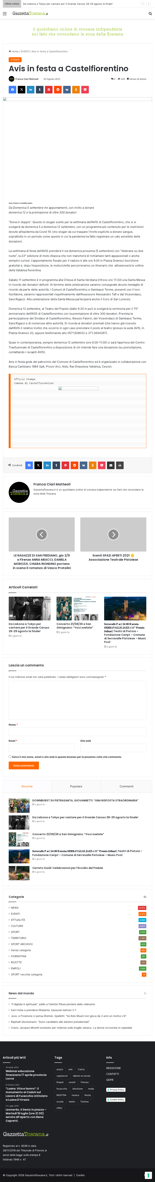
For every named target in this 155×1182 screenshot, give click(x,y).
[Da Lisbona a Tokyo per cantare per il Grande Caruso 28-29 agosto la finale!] (30, 609)
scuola (60, 1101)
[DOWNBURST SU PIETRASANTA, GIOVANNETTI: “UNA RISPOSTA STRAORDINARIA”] (19, 806)
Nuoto (87, 1095)
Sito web (85, 740)
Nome (13, 724)
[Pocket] (85, 89)
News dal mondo (21, 993)
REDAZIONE (113, 1068)
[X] (21, 89)
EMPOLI (16, 968)
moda (91, 1088)
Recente (27, 786)
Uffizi (59, 1108)
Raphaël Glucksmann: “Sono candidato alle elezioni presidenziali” (50, 1021)
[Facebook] (12, 89)
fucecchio (62, 1088)
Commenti (126, 786)
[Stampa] (120, 465)
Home (15, 51)
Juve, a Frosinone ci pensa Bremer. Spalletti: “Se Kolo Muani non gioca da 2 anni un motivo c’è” (68, 1015)
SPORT (15, 932)
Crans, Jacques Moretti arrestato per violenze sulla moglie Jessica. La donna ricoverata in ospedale (71, 1027)
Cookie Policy (117, 1099)
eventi (72, 1082)
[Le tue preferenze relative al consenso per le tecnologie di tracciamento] (148, 1175)
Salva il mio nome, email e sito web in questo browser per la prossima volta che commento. (67, 756)
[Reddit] (58, 89)
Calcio (81, 1069)
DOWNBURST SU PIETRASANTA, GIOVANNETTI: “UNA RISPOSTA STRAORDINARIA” (85, 800)
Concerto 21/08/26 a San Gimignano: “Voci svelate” (75, 625)
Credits (80, 1175)
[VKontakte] (67, 89)
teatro (72, 1101)
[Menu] (5, 15)
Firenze (85, 1082)
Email (13, 740)
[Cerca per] (150, 15)
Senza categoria (21, 950)
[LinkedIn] (30, 89)
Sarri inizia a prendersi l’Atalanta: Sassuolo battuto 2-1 (43, 1010)
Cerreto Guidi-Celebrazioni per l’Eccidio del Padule (67, 868)
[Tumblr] (39, 89)
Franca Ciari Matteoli (27, 79)
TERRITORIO (18, 938)
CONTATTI (112, 1073)
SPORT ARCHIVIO (22, 944)
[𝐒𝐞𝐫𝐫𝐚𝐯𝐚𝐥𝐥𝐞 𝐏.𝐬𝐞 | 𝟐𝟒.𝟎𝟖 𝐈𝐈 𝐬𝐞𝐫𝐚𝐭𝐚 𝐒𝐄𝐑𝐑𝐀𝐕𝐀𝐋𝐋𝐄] (125, 609)
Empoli (60, 1082)
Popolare (76, 786)
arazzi (60, 1069)
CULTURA (17, 925)
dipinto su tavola (81, 1075)
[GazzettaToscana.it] (30, 13)
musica (75, 1095)
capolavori (62, 1075)
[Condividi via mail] (111, 465)
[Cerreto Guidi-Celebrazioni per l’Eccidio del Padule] (19, 873)
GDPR (109, 1079)
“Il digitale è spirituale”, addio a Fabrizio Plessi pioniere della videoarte (53, 1004)
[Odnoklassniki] (76, 89)
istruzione (77, 1088)
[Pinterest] (49, 89)
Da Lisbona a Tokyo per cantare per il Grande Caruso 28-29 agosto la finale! (68, 3)
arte (70, 1069)
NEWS (15, 907)
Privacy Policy (117, 1089)
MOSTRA (61, 1095)
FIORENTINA (18, 956)
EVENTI (25, 51)
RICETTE (16, 962)
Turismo (84, 1101)
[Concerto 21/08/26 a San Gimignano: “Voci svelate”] (78, 609)
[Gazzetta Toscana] (77, 31)
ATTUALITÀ (18, 919)
